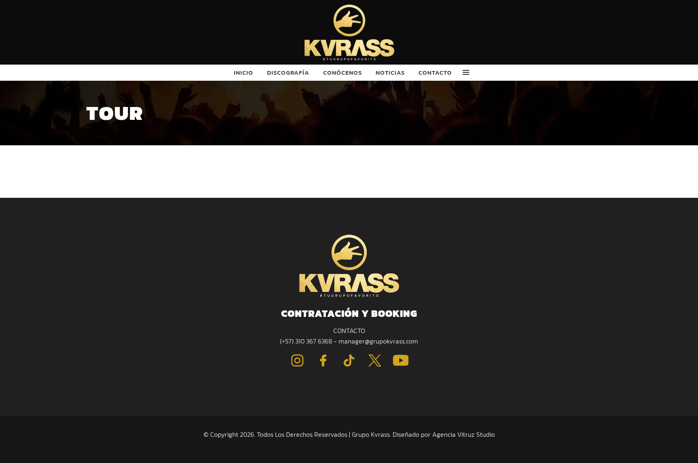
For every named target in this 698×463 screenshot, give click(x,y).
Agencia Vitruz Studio (463, 434)
